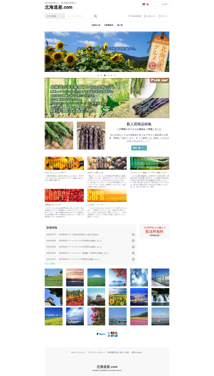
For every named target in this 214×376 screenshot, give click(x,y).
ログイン (165, 16)
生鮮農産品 (108, 25)
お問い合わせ (136, 352)
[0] (143, 4)
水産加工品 (95, 25)
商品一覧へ (137, 148)
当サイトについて (78, 352)
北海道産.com (58, 7)
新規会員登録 (136, 16)
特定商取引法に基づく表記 (118, 352)
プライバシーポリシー (96, 352)
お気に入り (151, 16)
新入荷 (120, 25)
